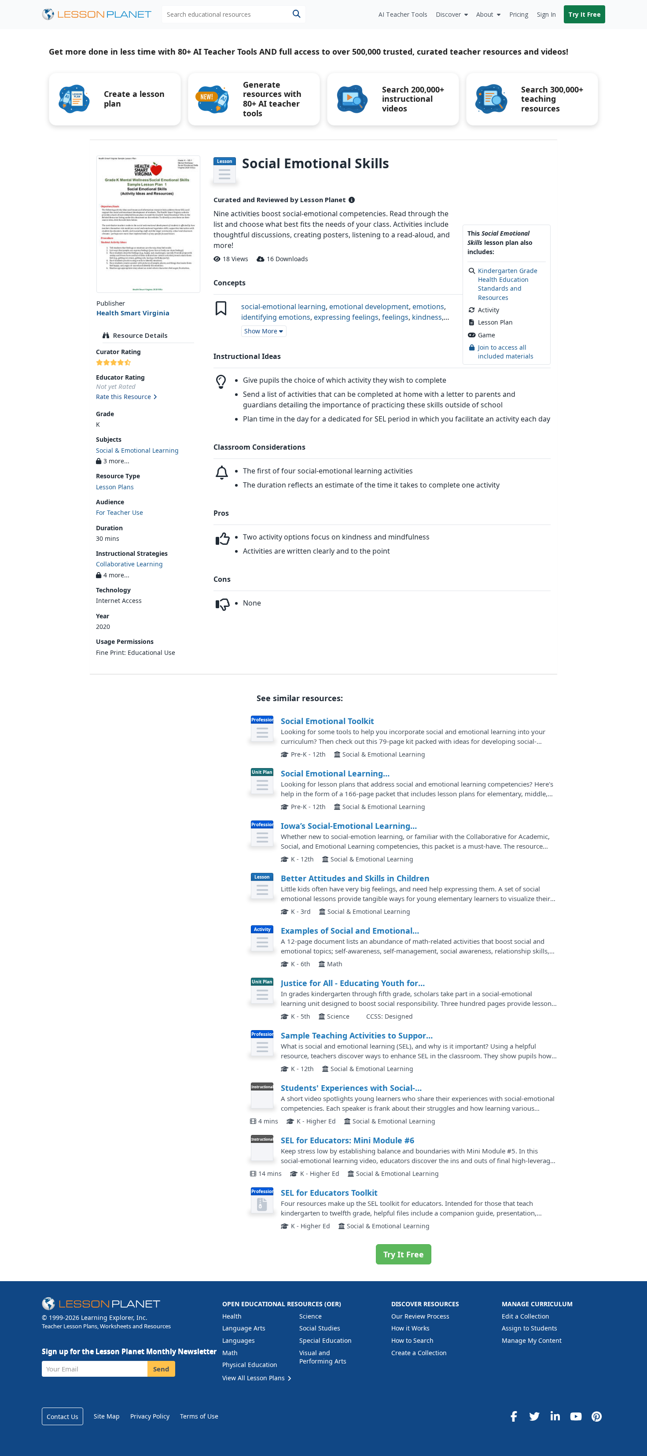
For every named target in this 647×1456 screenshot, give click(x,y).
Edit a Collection (525, 1316)
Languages (238, 1340)
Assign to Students (529, 1328)
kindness (427, 317)
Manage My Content (532, 1340)
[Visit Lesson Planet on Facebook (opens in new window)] (513, 1416)
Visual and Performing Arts (322, 1357)
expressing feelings (346, 317)
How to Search (412, 1340)
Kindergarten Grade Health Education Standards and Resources (507, 284)
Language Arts (243, 1328)
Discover (448, 14)
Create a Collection (419, 1353)
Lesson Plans (115, 487)
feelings (395, 317)
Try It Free (584, 14)
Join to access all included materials (505, 351)
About (484, 14)
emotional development (369, 306)
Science (310, 1316)
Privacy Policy (149, 1416)
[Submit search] (296, 14)
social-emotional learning (283, 306)
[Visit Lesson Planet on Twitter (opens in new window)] (534, 1416)
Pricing (518, 14)
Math (230, 1353)
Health (232, 1316)
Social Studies (319, 1328)
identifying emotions (275, 317)
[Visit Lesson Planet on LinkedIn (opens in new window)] (555, 1416)
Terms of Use (199, 1416)
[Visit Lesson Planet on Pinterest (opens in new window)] (596, 1416)
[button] (148, 397)
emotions (428, 306)
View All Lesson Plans (254, 1378)
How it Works (410, 1328)
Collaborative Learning (129, 564)
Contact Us (62, 1416)
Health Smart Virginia (132, 312)
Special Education (325, 1340)
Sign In (546, 14)
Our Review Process (420, 1316)
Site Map (107, 1416)
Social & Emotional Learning (137, 450)
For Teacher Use (119, 512)
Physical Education (249, 1364)
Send (161, 1368)
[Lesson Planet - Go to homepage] (102, 14)
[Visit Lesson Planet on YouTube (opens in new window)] (576, 1416)
